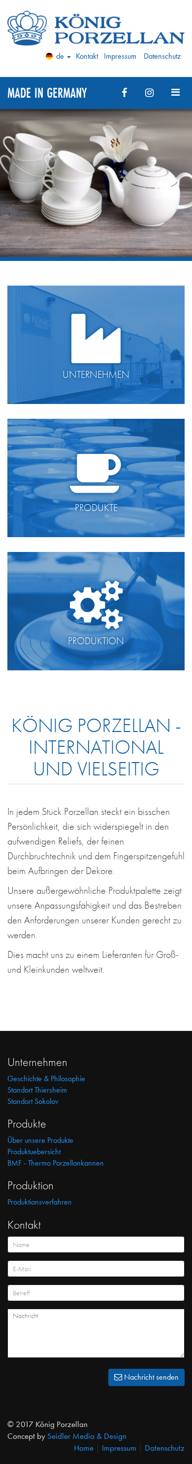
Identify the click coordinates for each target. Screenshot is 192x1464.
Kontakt (87, 56)
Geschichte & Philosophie (46, 1078)
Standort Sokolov (33, 1101)
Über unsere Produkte (40, 1140)
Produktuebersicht (34, 1151)
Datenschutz (162, 56)
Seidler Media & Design (87, 1435)
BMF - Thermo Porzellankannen (55, 1163)
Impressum (120, 56)
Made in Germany (47, 92)
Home (84, 1447)
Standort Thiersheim (37, 1090)
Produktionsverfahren (39, 1202)
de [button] (60, 56)
